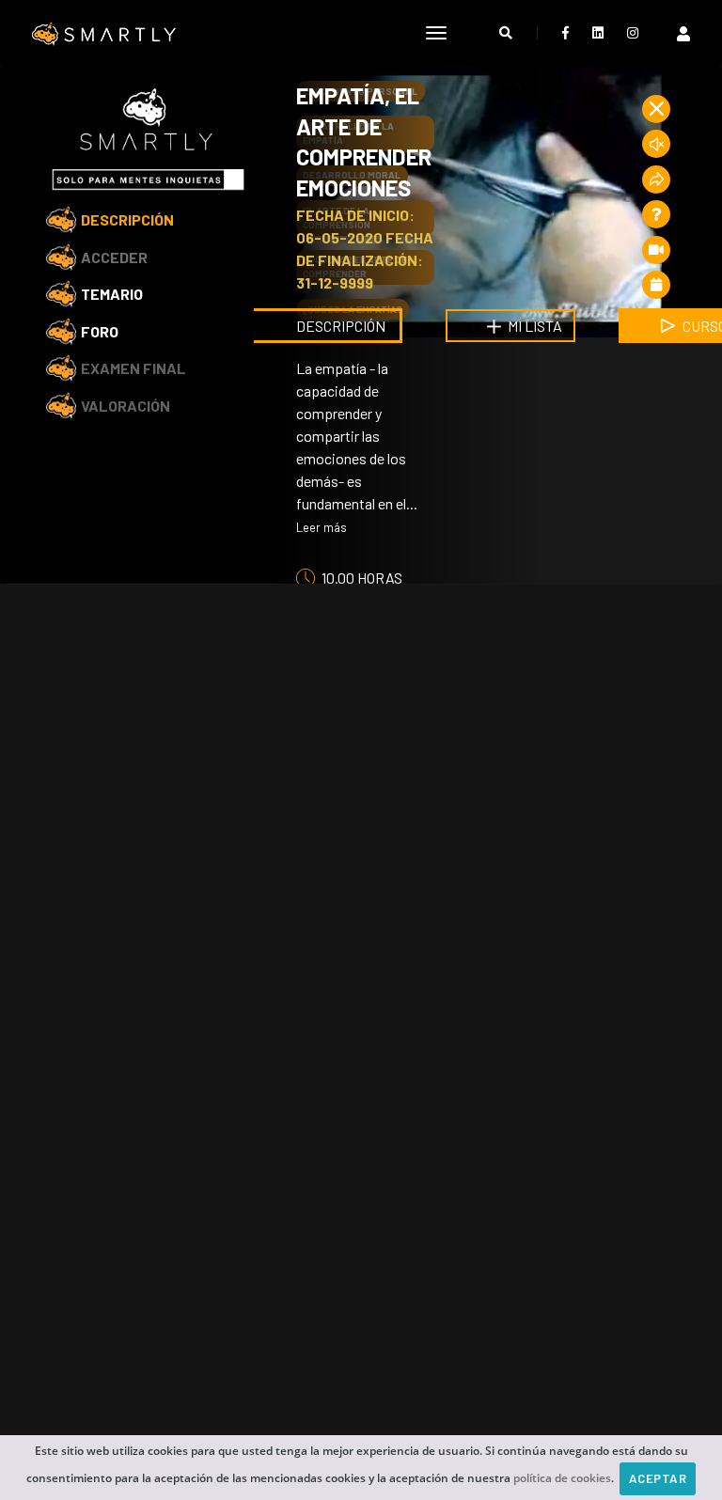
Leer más (321, 527)
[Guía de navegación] (656, 250)
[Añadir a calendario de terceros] (656, 285)
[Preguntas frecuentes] (656, 214)
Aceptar (658, 1478)
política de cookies (562, 1477)
